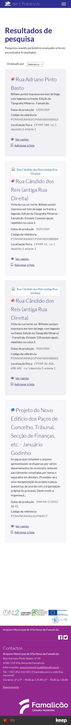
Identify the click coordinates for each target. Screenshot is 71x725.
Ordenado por (15, 63)
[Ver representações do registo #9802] (35, 291)
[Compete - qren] (40, 612)
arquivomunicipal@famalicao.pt (39, 667)
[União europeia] (58, 612)
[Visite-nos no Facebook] (60, 637)
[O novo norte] (17, 612)
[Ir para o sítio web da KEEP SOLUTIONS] (62, 720)
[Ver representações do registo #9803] (35, 171)
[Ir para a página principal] (19, 3)
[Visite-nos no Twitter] (65, 637)
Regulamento (11, 687)
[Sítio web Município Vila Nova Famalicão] (43, 706)
